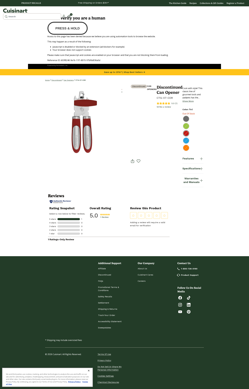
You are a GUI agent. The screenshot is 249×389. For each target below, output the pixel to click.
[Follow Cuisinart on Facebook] (180, 297)
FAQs (100, 281)
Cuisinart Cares (145, 275)
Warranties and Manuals (191, 180)
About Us (142, 268)
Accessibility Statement (110, 321)
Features (188, 158)
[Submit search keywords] (6, 16)
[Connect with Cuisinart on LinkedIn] (189, 304)
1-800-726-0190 (189, 268)
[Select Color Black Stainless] (186, 119)
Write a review (164, 107)
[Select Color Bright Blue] (186, 140)
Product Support (190, 275)
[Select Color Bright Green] (186, 126)
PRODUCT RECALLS (31, 3)
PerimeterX (60, 65)
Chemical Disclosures (108, 382)
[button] (121, 89)
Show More (188, 101)
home (47, 80)
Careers (142, 281)
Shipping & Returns (107, 309)
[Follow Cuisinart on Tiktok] (189, 297)
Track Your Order (106, 315)
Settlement (103, 303)
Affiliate (102, 268)
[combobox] (32, 16)
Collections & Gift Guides (211, 3)
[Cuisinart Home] (15, 10)
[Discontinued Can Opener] (83, 123)
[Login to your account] (63, 16)
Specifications (191, 168)
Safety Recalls (105, 296)
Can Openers (69, 80)
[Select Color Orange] (186, 148)
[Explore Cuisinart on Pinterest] (189, 311)
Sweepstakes (104, 327)
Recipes (193, 3)
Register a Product (235, 3)
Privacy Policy (104, 360)
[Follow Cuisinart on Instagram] (180, 304)
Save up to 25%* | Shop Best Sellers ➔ (124, 72)
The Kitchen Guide (177, 3)
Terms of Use (104, 354)
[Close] (89, 370)
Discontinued (56, 80)
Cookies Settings (106, 376)
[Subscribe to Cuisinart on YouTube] (180, 311)
